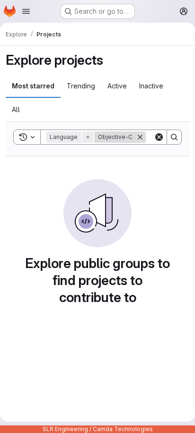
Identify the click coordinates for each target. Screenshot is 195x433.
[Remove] (140, 137)
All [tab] (16, 109)
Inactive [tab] (151, 86)
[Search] (174, 137)
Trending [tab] (81, 86)
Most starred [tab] (33, 86)
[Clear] (159, 137)
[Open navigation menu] (26, 11)
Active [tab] (117, 86)
